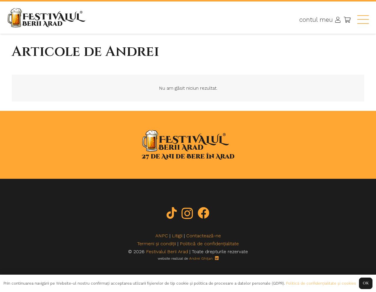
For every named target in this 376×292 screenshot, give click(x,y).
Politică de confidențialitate (209, 243)
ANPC (161, 235)
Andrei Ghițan (201, 258)
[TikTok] (172, 213)
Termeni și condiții (156, 243)
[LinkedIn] (217, 258)
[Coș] (347, 20)
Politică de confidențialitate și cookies (321, 283)
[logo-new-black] (46, 18)
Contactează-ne (203, 235)
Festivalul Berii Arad (167, 251)
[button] (363, 19)
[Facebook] (203, 213)
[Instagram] (187, 213)
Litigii (177, 235)
